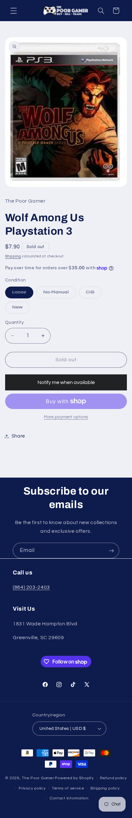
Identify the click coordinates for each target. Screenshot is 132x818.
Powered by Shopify (74, 778)
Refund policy (113, 778)
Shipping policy (105, 788)
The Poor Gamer (38, 778)
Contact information (69, 798)
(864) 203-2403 (31, 587)
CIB (94, 293)
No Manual (59, 293)
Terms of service (68, 788)
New (21, 309)
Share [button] (18, 436)
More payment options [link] (66, 417)
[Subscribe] (111, 550)
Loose (22, 293)
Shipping (13, 256)
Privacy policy (32, 788)
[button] (13, 10)
